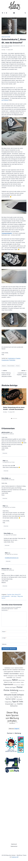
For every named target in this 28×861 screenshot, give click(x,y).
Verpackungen (9, 704)
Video (15, 704)
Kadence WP (15, 857)
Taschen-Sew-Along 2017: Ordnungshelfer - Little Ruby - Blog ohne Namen (12, 596)
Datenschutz (14, 846)
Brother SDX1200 (7, 669)
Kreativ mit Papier (6, 36)
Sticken (20, 697)
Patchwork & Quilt (17, 684)
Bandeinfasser (8, 667)
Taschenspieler (19, 699)
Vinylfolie (20, 704)
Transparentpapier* (7, 233)
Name (4, 631)
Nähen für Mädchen (16, 682)
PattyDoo (22, 684)
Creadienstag (5, 360)
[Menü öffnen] (14, 13)
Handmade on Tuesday (14, 358)
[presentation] (14, 396)
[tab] (11, 418)
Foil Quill (22, 671)
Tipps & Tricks (17, 701)
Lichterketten (18, 677)
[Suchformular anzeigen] (25, 13)
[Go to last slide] (4, 402)
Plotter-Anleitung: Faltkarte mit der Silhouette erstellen (7, 373)
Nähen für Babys (21, 680)
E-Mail (4, 638)
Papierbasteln (8, 684)
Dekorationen (21, 669)
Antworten (5, 453)
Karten (18, 365)
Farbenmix (17, 671)
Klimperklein (21, 675)
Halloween (21, 673)
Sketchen (11, 697)
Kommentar (5, 610)
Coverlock (15, 669)
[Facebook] (2, 13)
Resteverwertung (14, 692)
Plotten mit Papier (10, 687)
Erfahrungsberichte (8, 671)
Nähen (15, 680)
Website (4, 644)
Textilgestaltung (8, 701)
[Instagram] (4, 13)
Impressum (14, 844)
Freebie (6, 673)
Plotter (20, 687)
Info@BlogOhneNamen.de (11, 557)
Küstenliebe (9, 677)
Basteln (4, 365)
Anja (4, 49)
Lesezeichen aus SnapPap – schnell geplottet (21, 373)
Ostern (22, 682)
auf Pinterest (5, 100)
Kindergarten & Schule (12, 675)
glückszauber (6, 432)
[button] (14, 658)
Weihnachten (14, 706)
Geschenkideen (11, 365)
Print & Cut (21, 690)
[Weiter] (24, 402)
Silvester (7, 697)
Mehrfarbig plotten (7, 680)
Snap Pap (16, 697)
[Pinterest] (6, 13)
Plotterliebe (12, 360)
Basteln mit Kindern (19, 667)
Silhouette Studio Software (14, 695)
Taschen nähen (10, 699)
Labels (14, 677)
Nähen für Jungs (8, 682)
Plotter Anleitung (11, 690)
